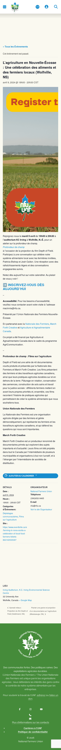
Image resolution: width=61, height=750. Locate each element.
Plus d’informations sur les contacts (30, 722)
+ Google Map (25, 600)
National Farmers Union (41, 491)
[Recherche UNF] (56, 7)
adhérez (41, 695)
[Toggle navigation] (4, 7)
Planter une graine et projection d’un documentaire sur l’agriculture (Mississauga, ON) (43, 610)
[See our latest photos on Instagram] (30, 709)
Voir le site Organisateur (41, 509)
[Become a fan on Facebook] (19, 709)
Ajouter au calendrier (21, 476)
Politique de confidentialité (33, 732)
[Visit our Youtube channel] (41, 709)
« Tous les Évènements (15, 46)
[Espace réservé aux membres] (46, 7)
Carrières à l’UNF (33, 728)
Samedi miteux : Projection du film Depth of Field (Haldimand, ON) (17, 610)
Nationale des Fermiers (37, 323)
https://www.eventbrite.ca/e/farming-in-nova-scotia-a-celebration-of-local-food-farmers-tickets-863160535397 (15, 533)
